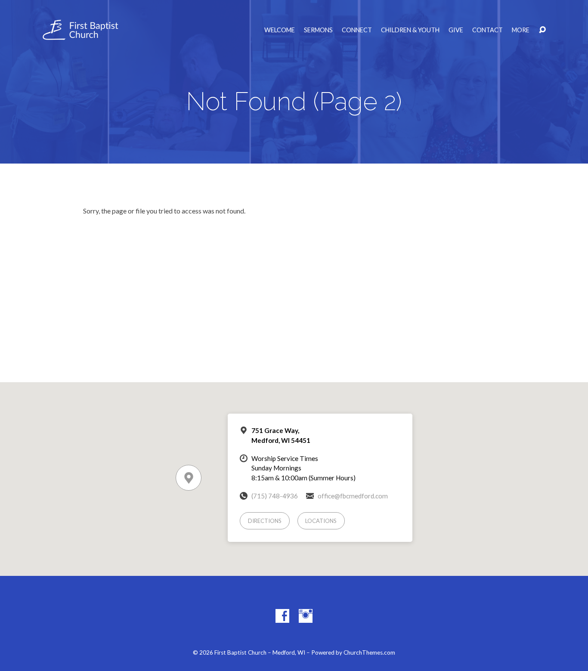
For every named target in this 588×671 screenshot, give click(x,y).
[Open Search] (542, 30)
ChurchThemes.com (369, 652)
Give (456, 30)
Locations (321, 520)
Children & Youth (410, 30)
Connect (357, 30)
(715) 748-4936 (274, 496)
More (520, 30)
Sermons (318, 30)
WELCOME (279, 30)
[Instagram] (306, 616)
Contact (487, 30)
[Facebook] (282, 616)
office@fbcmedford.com (353, 496)
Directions (265, 520)
